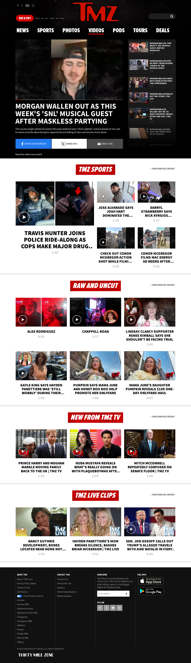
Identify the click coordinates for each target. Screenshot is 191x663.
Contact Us (62, 579)
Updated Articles (25, 608)
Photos (71, 30)
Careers (61, 587)
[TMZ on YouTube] (113, 608)
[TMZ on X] (22, 6)
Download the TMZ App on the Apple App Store (150, 581)
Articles (20, 600)
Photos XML (23, 638)
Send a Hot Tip (64, 583)
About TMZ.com (25, 579)
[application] (69, 69)
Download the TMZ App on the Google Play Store (150, 591)
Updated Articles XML (27, 613)
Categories (22, 617)
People (20, 629)
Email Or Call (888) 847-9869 (49, 18)
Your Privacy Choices (33, 596)
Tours (140, 30)
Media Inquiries (64, 596)
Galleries (21, 625)
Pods (119, 30)
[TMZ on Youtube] (27, 5)
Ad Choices (22, 592)
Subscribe (127, 594)
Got (25, 18)
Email (107, 143)
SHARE (71, 143)
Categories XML (24, 621)
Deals (162, 30)
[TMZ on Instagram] (33, 5)
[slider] (69, 99)
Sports (45, 30)
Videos (96, 30)
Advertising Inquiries (67, 592)
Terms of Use (23, 587)
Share (35, 143)
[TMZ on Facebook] (17, 6)
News (23, 30)
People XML (22, 634)
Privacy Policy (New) (26, 583)
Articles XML (23, 604)
